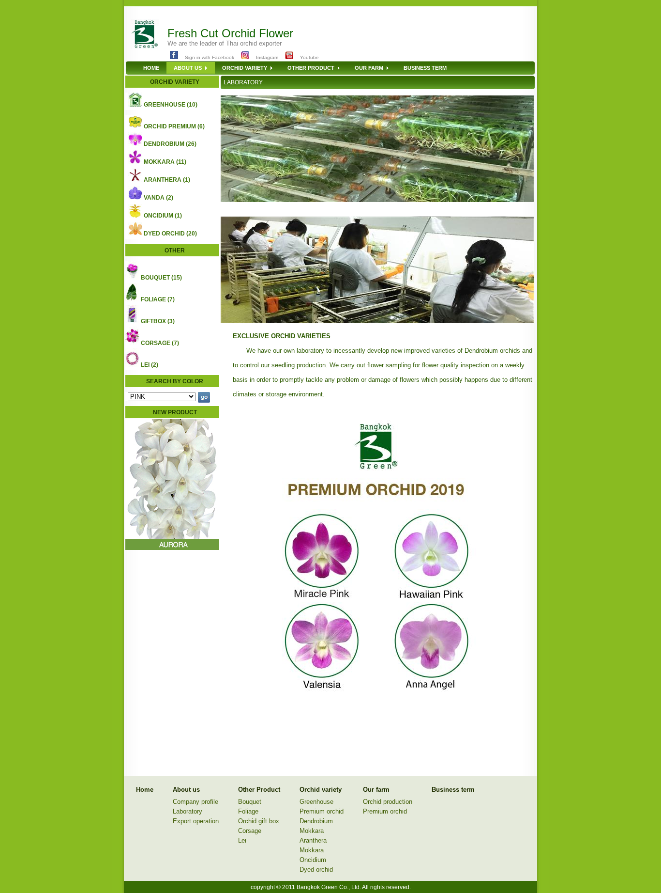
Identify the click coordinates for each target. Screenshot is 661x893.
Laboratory (187, 811)
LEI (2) (149, 364)
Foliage (248, 811)
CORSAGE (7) (160, 343)
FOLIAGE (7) (158, 299)
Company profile (195, 801)
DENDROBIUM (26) (170, 144)
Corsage (249, 830)
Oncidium (313, 859)
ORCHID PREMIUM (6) (174, 126)
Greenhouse (316, 801)
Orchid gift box (258, 821)
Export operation (196, 821)
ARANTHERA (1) (167, 179)
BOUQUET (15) (161, 277)
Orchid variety (321, 789)
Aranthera (313, 840)
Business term (453, 789)
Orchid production (387, 801)
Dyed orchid (316, 869)
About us (186, 789)
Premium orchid (322, 811)
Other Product (259, 789)
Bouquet (249, 801)
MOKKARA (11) (165, 161)
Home (144, 789)
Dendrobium (316, 821)
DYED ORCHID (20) (170, 233)
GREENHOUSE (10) (170, 104)
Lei (242, 840)
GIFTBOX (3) (158, 321)
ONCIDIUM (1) (163, 215)
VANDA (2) (158, 197)
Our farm (376, 789)
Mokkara (312, 830)
